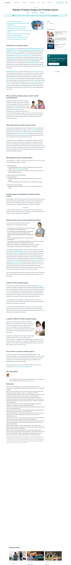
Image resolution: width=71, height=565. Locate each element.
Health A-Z (25, 2)
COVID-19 (49, 2)
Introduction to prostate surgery (14, 21)
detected (13, 78)
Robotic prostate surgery (12, 48)
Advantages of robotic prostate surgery (16, 28)
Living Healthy (32, 2)
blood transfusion (19, 168)
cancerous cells (17, 55)
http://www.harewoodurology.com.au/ (22, 366)
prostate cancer (16, 52)
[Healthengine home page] (7, 2)
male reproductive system (38, 260)
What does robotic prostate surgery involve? (17, 26)
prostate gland (26, 53)
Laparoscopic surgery (26, 55)
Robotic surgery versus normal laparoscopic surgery (19, 33)
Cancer (27, 12)
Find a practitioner (54, 63)
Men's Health (34, 12)
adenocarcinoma (37, 71)
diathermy (16, 263)
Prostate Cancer (31, 380)
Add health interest (54, 15)
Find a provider (60, 2)
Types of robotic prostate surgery (15, 35)
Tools (38, 2)
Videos (43, 2)
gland (24, 73)
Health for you (17, 2)
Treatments (42, 12)
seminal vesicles (15, 262)
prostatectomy (9, 53)
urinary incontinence (31, 82)
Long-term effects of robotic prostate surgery (17, 37)
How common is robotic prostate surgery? (16, 39)
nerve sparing (40, 285)
